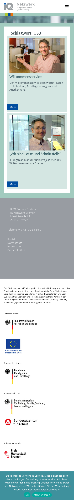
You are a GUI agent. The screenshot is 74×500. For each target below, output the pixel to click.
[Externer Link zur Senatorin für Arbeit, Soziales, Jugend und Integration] (18, 465)
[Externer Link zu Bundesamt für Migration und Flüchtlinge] (20, 385)
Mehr (13, 107)
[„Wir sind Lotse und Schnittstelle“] (37, 132)
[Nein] (69, 485)
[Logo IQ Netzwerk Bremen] (19, 9)
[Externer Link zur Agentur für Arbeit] (21, 435)
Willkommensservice (25, 77)
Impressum (14, 246)
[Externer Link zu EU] (16, 355)
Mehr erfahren (42, 494)
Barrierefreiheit (16, 250)
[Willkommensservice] (37, 55)
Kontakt (12, 239)
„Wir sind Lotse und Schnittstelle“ (35, 154)
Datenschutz (14, 242)
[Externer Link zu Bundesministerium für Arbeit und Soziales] (24, 336)
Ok (27, 494)
